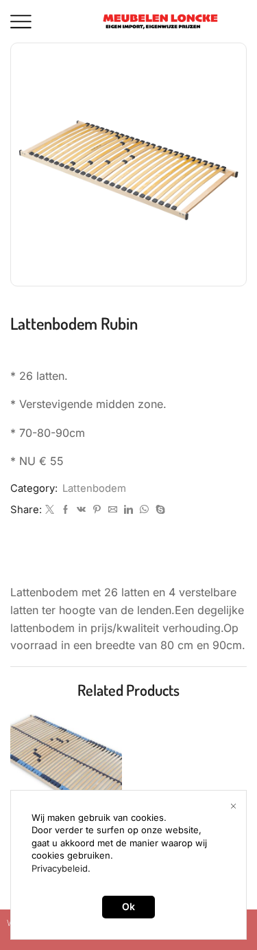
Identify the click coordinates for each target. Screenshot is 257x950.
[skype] (158, 509)
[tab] (128, 561)
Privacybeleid (60, 868)
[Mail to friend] (113, 509)
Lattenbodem (94, 488)
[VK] (81, 509)
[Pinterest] (97, 509)
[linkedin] (128, 509)
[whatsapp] (144, 509)
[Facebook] (65, 509)
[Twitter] (50, 509)
